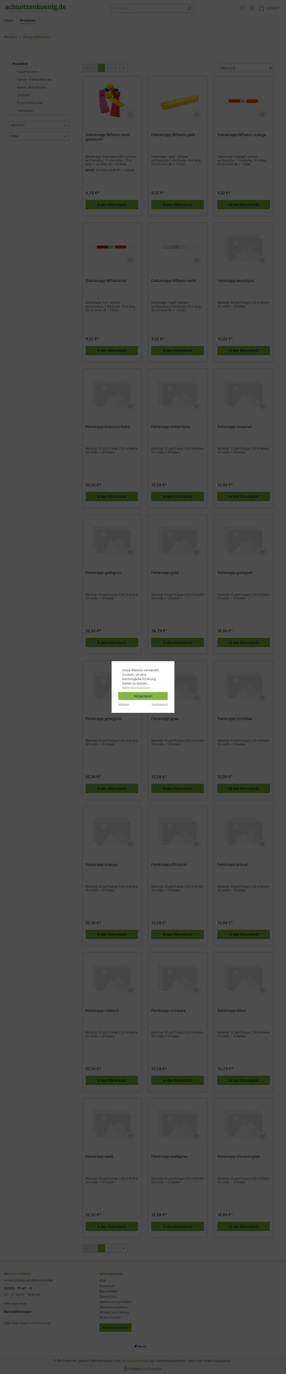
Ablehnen (123, 704)
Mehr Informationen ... (137, 688)
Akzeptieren (143, 696)
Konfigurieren (160, 704)
